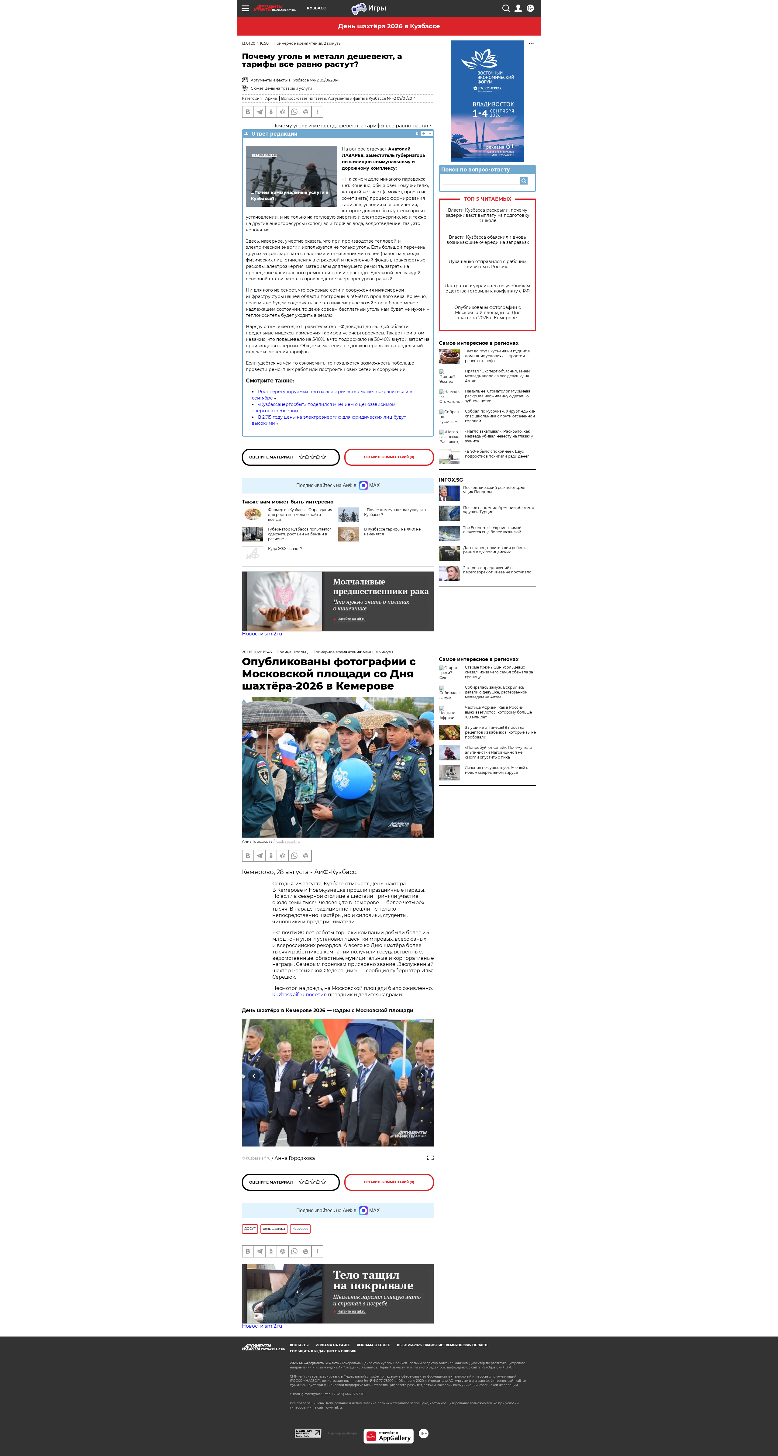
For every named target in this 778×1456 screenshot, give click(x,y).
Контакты (299, 1345)
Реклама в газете (373, 1345)
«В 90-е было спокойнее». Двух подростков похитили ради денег (497, 453)
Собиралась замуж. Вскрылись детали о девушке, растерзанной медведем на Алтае (496, 692)
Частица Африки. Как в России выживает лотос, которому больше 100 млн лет (498, 712)
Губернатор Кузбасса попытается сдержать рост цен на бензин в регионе (300, 534)
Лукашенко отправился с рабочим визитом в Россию (487, 264)
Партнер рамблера (342, 1433)
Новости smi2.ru (262, 634)
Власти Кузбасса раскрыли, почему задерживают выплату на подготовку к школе (487, 215)
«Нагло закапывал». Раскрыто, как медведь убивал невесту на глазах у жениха (499, 436)
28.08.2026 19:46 (257, 652)
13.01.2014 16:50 (255, 43)
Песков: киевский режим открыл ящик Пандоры (494, 490)
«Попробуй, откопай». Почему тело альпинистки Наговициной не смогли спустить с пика (498, 752)
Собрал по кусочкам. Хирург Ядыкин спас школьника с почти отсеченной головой (500, 416)
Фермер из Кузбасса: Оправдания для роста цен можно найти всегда (300, 514)
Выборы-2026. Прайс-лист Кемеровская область (442, 1345)
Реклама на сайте (332, 1345)
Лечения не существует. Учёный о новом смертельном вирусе (496, 770)
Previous (254, 1075)
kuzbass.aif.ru (288, 841)
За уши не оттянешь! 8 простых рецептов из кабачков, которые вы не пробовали (500, 732)
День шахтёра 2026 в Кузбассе (389, 26)
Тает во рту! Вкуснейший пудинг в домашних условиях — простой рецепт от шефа (497, 356)
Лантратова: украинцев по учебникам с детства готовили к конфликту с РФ (487, 288)
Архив (271, 98)
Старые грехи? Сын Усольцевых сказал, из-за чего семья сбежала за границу (499, 672)
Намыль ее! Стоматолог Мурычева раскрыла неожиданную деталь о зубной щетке (497, 396)
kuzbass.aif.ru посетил (299, 995)
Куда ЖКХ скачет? (285, 548)
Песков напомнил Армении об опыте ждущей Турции (498, 510)
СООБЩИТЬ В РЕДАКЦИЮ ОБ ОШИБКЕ (323, 1351)
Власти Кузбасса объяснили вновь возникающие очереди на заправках (487, 240)
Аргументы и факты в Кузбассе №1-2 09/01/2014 (372, 98)
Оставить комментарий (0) (389, 457)
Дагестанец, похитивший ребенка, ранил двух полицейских (495, 550)
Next (422, 1075)
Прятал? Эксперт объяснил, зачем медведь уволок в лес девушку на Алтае (497, 376)
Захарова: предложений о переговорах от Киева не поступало (497, 570)
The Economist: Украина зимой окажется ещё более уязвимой (492, 530)
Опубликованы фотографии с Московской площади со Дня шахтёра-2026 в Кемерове (487, 312)
